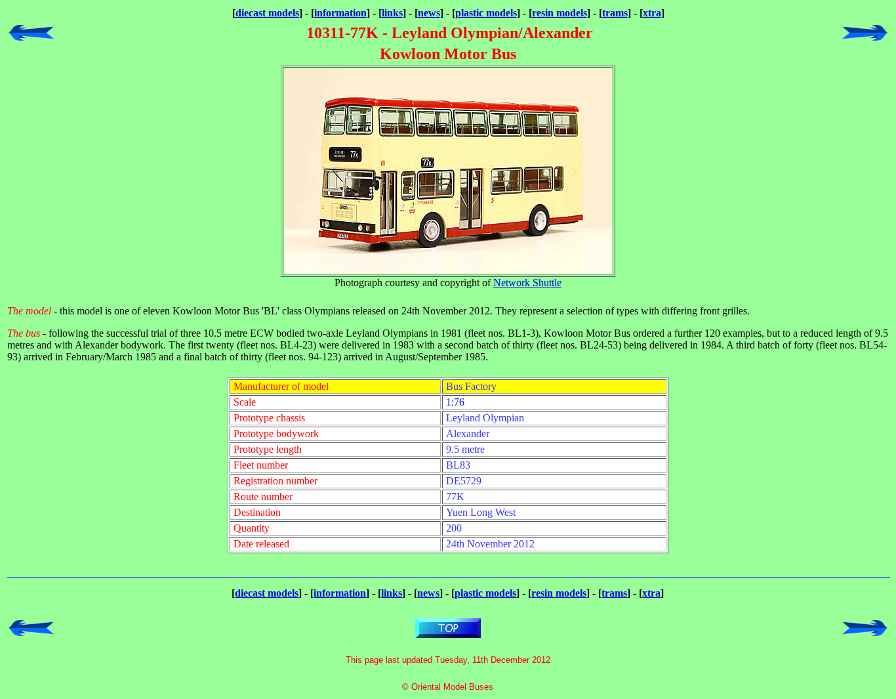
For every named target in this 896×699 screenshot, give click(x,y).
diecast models (267, 12)
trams (615, 12)
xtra (652, 12)
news (429, 12)
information (340, 12)
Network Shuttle (527, 282)
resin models (559, 12)
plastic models (486, 12)
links (392, 12)
